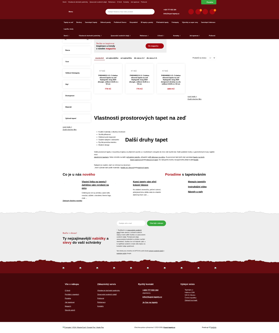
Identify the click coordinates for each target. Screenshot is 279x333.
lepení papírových (136, 160)
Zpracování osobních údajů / (121, 35)
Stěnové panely (105, 22)
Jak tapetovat (135, 2)
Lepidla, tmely (68, 29)
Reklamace (111, 2)
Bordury (79, 22)
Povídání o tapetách (72, 294)
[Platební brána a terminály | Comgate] (85, 327)
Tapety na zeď (68, 22)
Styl (66, 84)
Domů (64, 2)
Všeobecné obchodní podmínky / (90, 35)
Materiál (68, 107)
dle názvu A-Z (139, 58)
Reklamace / (144, 35)
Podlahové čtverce (120, 22)
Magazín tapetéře (197, 181)
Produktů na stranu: (200, 58)
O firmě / (161, 35)
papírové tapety (143, 168)
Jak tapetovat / (195, 35)
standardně (99, 58)
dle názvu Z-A (152, 58)
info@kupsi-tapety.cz (171, 14)
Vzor (67, 61)
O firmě (119, 2)
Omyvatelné (134, 22)
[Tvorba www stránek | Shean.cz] (212, 327)
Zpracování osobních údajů (98, 2)
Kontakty (126, 2)
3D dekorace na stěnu (157, 157)
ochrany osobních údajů (156, 251)
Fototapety (175, 22)
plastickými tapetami (101, 157)
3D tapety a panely (147, 22)
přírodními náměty (133, 157)
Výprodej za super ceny (190, 22)
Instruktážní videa (197, 186)
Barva (67, 50)
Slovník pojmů (70, 310)
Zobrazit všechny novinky (72, 201)
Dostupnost (69, 96)
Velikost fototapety (72, 73)
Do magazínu (153, 46)
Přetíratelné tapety (162, 22)
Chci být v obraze (156, 223)
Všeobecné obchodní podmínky (78, 2)
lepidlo (196, 160)
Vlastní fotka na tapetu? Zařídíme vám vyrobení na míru (95, 184)
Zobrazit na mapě (191, 300)
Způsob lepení (70, 118)
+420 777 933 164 (169, 10)
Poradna (210, 2)
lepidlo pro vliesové (127, 168)
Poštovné (144, 2)
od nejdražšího (126, 58)
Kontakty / (176, 35)
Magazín (68, 306)
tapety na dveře (198, 157)
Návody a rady (195, 191)
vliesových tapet (152, 160)
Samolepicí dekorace (208, 22)
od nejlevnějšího (112, 58)
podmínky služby (122, 253)
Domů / (67, 35)
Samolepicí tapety (91, 22)
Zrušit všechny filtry (70, 130)
